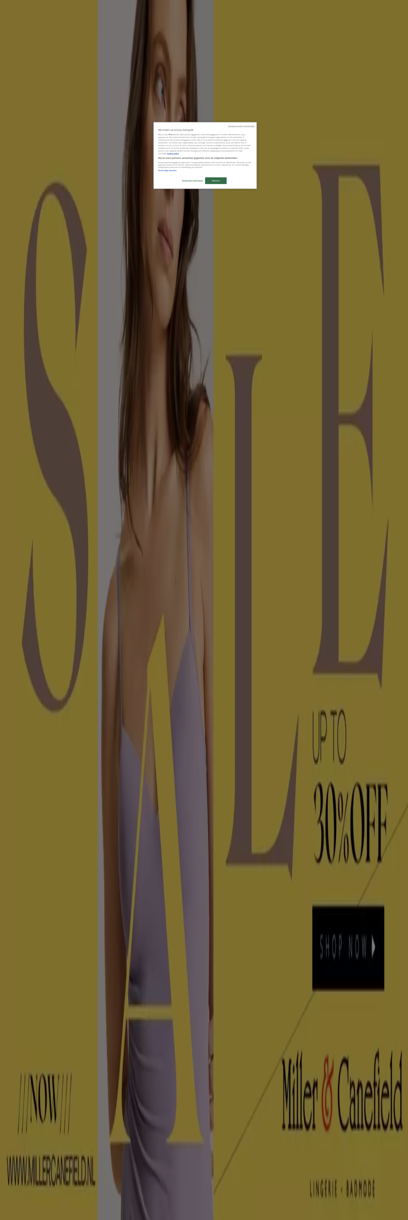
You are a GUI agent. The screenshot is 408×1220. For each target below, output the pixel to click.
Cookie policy (173, 153)
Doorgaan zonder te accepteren (241, 126)
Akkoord (216, 180)
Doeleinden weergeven (192, 180)
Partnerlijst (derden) (167, 170)
